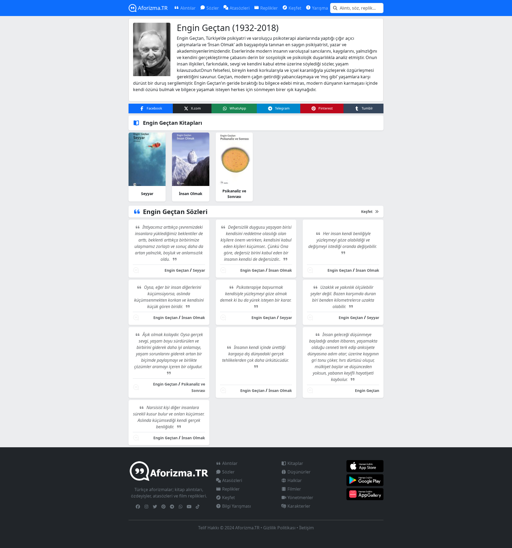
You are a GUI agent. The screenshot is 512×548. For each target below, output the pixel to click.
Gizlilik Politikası (279, 528)
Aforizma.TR (152, 7)
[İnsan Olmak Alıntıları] (190, 159)
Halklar (294, 480)
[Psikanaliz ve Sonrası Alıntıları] (234, 159)
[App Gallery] (364, 494)
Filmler (293, 489)
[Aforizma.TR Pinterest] (163, 507)
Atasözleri (231, 480)
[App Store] (364, 466)
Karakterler (298, 506)
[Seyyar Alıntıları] (147, 159)
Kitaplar (294, 463)
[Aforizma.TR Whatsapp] (180, 507)
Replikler (230, 489)
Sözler (228, 472)
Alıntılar (229, 463)
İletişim (306, 528)
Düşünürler (298, 472)
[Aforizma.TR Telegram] (172, 507)
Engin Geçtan (177, 270)
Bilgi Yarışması (236, 506)
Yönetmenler (299, 497)
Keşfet (367, 211)
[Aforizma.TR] (169, 471)
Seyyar (147, 193)
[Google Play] (364, 480)
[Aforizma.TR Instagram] (146, 507)
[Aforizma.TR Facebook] (138, 507)
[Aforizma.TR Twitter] (155, 507)
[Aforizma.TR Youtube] (189, 507)
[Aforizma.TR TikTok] (197, 507)
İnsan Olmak (190, 193)
